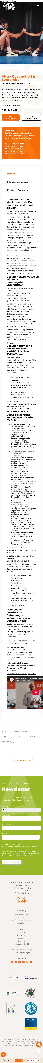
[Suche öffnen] (31, 6)
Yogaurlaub (8, 742)
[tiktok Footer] (27, 962)
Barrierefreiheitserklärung (21, 950)
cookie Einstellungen (21, 953)
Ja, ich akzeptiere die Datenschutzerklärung (22, 846)
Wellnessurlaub (27, 737)
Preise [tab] (10, 190)
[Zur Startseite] (9, 9)
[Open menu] (38, 6)
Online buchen (21, 914)
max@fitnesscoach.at (26, 641)
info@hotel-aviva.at (21, 893)
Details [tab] (11, 174)
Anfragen (8, 1061)
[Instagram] (16, 962)
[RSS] (31, 962)
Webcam (21, 932)
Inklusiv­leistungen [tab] (17, 182)
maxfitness (11, 670)
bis (14, 144)
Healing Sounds (9, 737)
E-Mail (4, 834)
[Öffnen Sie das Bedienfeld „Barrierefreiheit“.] (3, 1054)
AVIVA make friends (30, 1025)
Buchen (18, 1061)
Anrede (5, 807)
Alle (4, 732)
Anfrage (21, 917)
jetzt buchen (10, 117)
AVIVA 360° (21, 935)
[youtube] (23, 962)
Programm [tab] (23, 190)
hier (38, 853)
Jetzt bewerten (30, 1028)
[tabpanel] (21, 455)
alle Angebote (21, 761)
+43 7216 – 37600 (21, 891)
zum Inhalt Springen (8, 1)
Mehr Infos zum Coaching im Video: (21, 674)
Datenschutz (21, 947)
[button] (33, 1060)
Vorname (5, 815)
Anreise (21, 938)
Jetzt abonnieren (11, 862)
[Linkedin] (19, 962)
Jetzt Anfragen (31, 117)
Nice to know (21, 923)
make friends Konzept (21, 920)
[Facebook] (12, 962)
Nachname (6, 824)
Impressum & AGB (21, 944)
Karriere (21, 941)
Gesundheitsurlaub (17, 732)
